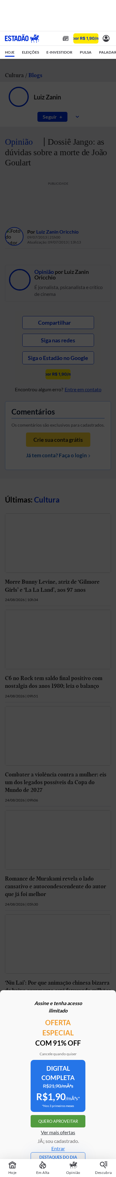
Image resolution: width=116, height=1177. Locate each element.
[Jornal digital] (66, 38)
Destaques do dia (58, 1157)
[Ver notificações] (106, 38)
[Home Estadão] (22, 38)
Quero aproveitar (58, 1121)
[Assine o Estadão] (86, 38)
